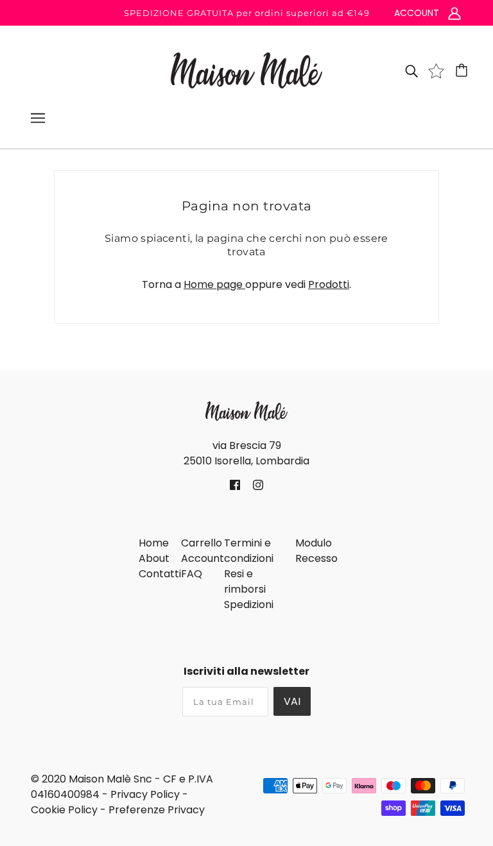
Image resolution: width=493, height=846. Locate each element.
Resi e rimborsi (245, 581)
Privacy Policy (145, 794)
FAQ (191, 573)
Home (154, 543)
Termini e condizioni (248, 551)
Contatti (160, 573)
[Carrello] (463, 70)
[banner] (246, 69)
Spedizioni (248, 604)
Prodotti (328, 284)
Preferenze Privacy (156, 809)
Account (202, 558)
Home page (214, 284)
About (154, 558)
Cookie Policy (64, 809)
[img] (411, 70)
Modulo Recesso (316, 551)
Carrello (201, 543)
